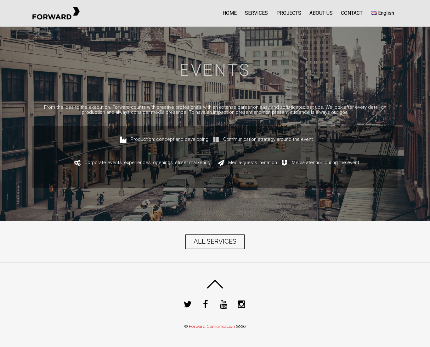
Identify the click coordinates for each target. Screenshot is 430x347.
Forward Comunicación (212, 326)
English (386, 13)
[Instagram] (242, 304)
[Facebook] (206, 304)
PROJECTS (288, 13)
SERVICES (256, 13)
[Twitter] (188, 304)
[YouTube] (224, 304)
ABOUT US (321, 13)
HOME (230, 13)
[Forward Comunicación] (56, 17)
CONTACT (352, 13)
